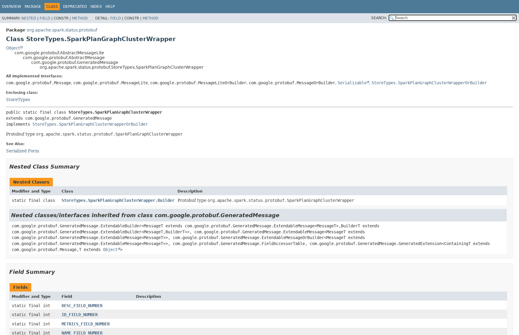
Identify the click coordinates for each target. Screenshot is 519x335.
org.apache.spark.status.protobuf (62, 30)
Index (96, 6)
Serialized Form (22, 150)
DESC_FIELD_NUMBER (82, 305)
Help (110, 6)
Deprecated (75, 6)
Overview (11, 6)
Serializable (352, 82)
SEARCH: (379, 18)
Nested (28, 18)
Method (80, 18)
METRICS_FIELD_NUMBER (86, 324)
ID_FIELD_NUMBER (80, 314)
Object (13, 48)
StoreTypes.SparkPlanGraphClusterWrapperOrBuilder (429, 82)
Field (45, 18)
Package (33, 6)
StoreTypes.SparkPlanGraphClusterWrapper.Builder (118, 200)
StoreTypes (18, 99)
